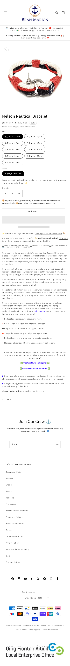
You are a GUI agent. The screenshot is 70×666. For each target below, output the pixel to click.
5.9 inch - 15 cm (12, 136)
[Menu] (6, 13)
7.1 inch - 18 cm (34, 143)
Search (9, 491)
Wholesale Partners (14, 517)
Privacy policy (59, 625)
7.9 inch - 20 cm (34, 149)
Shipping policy (34, 630)
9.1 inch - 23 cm (34, 156)
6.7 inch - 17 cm (12, 143)
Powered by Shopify (31, 625)
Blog (8, 555)
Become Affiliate (13, 472)
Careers (9, 530)
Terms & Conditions (14, 536)
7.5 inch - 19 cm (12, 149)
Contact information (50, 630)
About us (10, 497)
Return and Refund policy (17, 549)
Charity (9, 484)
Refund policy (46, 625)
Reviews (9, 478)
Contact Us (11, 504)
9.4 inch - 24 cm (12, 162)
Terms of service (21, 630)
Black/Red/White (13, 173)
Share (8, 399)
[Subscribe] (57, 444)
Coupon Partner (13, 562)
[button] (33, 220)
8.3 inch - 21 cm (12, 156)
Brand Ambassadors (15, 523)
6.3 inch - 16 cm (34, 136)
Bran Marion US (18, 625)
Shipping (16, 127)
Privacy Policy (12, 542)
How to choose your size (17, 510)
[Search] (57, 13)
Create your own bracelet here (48, 233)
